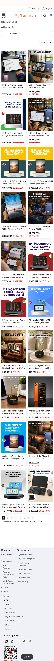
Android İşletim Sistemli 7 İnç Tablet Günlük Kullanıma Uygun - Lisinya (14, 505)
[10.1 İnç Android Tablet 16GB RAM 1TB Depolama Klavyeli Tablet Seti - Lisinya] (13, 66)
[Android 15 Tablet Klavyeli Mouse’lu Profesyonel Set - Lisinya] (13, 437)
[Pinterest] (30, 641)
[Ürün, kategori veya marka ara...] (44, 15)
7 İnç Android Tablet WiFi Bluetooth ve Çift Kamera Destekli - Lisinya (39, 321)
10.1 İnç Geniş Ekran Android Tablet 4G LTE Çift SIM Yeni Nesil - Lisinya (40, 134)
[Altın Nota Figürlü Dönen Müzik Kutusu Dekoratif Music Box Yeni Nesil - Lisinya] (40, 346)
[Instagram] (6, 641)
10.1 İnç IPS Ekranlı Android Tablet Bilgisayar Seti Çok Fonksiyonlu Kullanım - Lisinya (14, 228)
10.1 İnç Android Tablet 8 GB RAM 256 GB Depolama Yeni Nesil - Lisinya (39, 86)
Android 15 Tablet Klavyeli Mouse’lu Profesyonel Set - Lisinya (13, 457)
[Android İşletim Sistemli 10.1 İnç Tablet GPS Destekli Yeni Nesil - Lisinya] (40, 437)
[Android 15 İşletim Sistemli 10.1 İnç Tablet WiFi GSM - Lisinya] (40, 392)
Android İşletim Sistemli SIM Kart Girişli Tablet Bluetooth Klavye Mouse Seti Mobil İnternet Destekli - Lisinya (41, 505)
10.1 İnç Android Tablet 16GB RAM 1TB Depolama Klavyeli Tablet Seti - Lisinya (14, 86)
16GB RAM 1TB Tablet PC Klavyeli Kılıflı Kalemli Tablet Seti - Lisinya (14, 276)
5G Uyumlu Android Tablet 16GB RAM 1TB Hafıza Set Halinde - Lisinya (40, 276)
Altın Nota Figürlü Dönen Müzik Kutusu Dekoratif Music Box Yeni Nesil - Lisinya (39, 366)
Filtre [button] (28, 657)
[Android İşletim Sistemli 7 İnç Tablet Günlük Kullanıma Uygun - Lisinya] (13, 485)
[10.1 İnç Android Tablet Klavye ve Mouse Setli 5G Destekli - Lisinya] (13, 114)
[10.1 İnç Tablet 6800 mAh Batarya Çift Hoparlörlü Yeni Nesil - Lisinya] (40, 207)
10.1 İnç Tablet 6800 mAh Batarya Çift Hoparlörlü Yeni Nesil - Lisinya (40, 228)
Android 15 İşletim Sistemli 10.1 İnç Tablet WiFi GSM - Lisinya (40, 412)
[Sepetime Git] (51, 15)
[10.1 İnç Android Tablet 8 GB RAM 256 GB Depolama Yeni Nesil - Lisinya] (40, 66)
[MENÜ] (4, 15)
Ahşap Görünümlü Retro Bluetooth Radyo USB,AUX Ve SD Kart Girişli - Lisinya (14, 366)
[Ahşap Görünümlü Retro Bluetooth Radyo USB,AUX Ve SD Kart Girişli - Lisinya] (13, 346)
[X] (24, 641)
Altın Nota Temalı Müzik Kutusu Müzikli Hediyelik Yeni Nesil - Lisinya (12, 412)
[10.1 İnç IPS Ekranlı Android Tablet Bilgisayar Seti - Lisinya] (13, 162)
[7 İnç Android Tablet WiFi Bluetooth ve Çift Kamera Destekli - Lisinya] (40, 301)
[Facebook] (18, 641)
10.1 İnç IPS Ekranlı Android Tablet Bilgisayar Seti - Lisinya (14, 182)
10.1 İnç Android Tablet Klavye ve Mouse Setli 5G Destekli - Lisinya (13, 134)
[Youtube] (12, 641)
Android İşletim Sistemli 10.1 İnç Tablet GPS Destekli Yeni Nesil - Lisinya (40, 457)
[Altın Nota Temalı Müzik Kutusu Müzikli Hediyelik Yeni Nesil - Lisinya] (13, 392)
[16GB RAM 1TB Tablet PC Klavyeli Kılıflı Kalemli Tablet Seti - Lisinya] (13, 256)
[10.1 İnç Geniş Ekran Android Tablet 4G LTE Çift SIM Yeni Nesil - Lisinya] (40, 114)
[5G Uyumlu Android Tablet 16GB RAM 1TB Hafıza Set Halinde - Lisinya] (40, 256)
